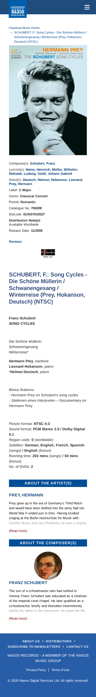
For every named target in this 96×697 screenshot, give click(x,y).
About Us (31, 641)
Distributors (59, 641)
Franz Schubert (28, 582)
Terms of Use (60, 670)
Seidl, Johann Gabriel (55, 174)
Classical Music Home (24, 28)
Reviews (15, 241)
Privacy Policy (36, 670)
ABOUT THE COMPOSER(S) (48, 543)
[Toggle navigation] (86, 7)
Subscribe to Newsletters (34, 646)
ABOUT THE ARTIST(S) (48, 483)
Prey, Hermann (20, 184)
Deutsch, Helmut (36, 180)
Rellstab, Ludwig (22, 174)
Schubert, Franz (42, 163)
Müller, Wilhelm (64, 169)
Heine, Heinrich (38, 169)
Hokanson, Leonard (66, 180)
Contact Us (77, 646)
